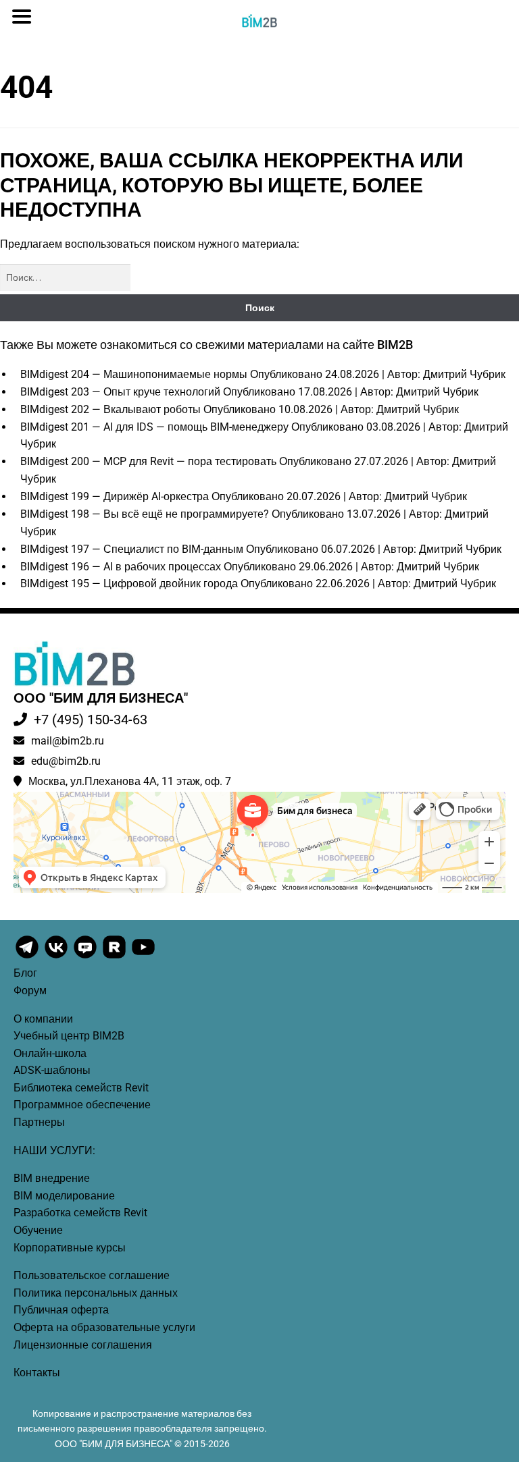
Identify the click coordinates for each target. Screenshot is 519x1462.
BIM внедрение (52, 1178)
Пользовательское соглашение (92, 1275)
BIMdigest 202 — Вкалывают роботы (110, 409)
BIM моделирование (64, 1195)
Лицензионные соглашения (83, 1344)
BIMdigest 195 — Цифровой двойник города (129, 583)
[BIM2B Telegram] (28, 957)
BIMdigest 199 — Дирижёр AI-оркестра (114, 496)
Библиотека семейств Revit (81, 1087)
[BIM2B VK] (57, 957)
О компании (43, 1018)
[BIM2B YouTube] (143, 957)
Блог (25, 973)
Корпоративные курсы (70, 1247)
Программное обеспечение (82, 1104)
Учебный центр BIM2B (69, 1035)
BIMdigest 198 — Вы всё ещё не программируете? (144, 514)
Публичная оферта (61, 1309)
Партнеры (39, 1122)
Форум (30, 990)
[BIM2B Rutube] (115, 957)
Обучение (38, 1230)
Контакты (37, 1372)
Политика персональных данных (96, 1293)
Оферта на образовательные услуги (104, 1327)
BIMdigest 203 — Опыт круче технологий (120, 391)
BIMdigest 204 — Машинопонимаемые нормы (133, 374)
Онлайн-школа (50, 1053)
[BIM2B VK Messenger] (86, 957)
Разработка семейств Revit (80, 1212)
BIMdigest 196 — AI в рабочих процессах (120, 566)
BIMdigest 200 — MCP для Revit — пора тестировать (148, 461)
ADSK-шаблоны (52, 1070)
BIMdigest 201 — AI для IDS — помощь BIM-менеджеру (154, 427)
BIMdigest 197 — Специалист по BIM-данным (131, 549)
